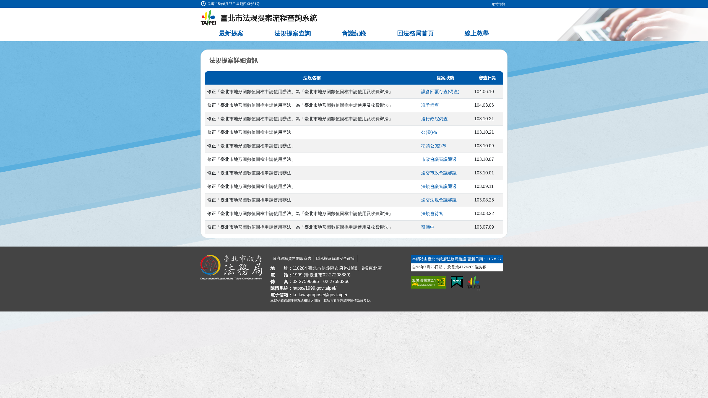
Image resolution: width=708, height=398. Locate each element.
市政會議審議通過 (439, 159)
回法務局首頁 (415, 33)
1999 (298, 275)
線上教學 (477, 33)
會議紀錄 (354, 33)
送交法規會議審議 (439, 200)
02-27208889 (336, 275)
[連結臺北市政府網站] (473, 283)
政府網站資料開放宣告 (292, 258)
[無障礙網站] (428, 282)
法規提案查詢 (292, 33)
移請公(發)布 (433, 145)
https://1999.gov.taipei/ (314, 288)
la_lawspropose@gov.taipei (320, 294)
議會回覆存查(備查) (440, 91)
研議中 (427, 227)
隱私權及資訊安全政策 (335, 258)
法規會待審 (432, 213)
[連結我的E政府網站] (457, 282)
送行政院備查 (434, 118)
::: (1, 3)
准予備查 (430, 105)
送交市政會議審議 (439, 173)
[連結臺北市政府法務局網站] (231, 267)
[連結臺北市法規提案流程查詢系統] (259, 18)
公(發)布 (429, 132)
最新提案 (231, 33)
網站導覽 (498, 4)
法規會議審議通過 (439, 186)
